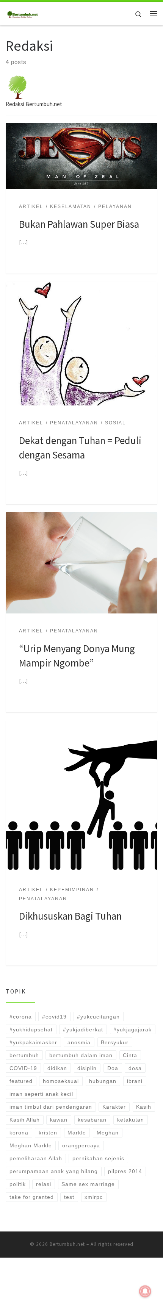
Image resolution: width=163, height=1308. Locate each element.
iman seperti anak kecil (41, 1094)
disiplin (87, 1068)
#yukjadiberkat (83, 1029)
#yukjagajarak (132, 1029)
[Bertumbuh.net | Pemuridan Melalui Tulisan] (23, 12)
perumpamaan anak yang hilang (53, 1171)
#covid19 (54, 1017)
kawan (58, 1120)
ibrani (135, 1081)
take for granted (31, 1197)
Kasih (143, 1107)
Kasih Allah (24, 1120)
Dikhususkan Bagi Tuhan (70, 915)
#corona (20, 1017)
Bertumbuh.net (67, 1244)
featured (21, 1081)
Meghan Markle (30, 1145)
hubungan (102, 1081)
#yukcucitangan (98, 1017)
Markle (76, 1133)
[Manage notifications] (145, 1291)
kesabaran (92, 1120)
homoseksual (61, 1081)
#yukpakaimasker (33, 1042)
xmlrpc (94, 1197)
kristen (48, 1133)
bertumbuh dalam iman (81, 1055)
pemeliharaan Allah (35, 1158)
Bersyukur (115, 1042)
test (69, 1197)
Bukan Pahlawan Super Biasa (79, 223)
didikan (57, 1068)
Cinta (130, 1055)
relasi (43, 1184)
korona (18, 1133)
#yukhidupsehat (31, 1029)
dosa (135, 1068)
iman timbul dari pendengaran (50, 1107)
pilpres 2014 (125, 1171)
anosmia (79, 1042)
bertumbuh (24, 1055)
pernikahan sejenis (98, 1158)
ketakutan (130, 1120)
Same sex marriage (88, 1184)
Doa (112, 1068)
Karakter (114, 1107)
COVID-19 (23, 1068)
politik (17, 1184)
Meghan (108, 1133)
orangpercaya (81, 1145)
